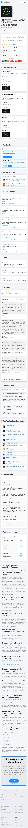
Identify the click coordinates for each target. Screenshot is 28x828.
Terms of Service (18, 821)
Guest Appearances (5, 806)
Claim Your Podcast (5, 797)
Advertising (3, 809)
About (2, 796)
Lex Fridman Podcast (12, 462)
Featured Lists (4, 822)
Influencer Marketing (5, 812)
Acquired (8, 430)
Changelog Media (6, 27)
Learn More (14, 781)
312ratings (13, 44)
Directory (3, 821)
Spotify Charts (4, 825)
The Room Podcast (11, 443)
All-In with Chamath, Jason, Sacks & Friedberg (15, 434)
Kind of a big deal (6, 514)
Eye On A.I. (9, 452)
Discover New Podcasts (19, 810)
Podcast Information (19, 796)
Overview (16, 793)
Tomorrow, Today (11, 425)
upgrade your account (16, 650)
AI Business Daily (10, 439)
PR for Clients (4, 807)
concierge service (12, 690)
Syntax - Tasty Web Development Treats (15, 179)
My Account (3, 799)
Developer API (4, 800)
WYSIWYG (4, 481)
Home (2, 793)
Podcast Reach (18, 807)
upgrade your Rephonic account (8, 748)
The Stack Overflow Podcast (14, 183)
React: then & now (6, 505)
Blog (2, 819)
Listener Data (17, 794)
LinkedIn (16, 822)
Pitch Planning (17, 797)
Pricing (2, 794)
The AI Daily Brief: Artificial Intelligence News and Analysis (15, 466)
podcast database (14, 677)
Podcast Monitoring (5, 814)
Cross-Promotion (4, 810)
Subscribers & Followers (19, 809)
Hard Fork (8, 448)
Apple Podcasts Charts (6, 824)
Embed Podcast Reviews (19, 812)
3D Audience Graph (18, 806)
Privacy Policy (17, 819)
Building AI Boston (11, 457)
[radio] (2, 44)
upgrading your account (14, 639)
